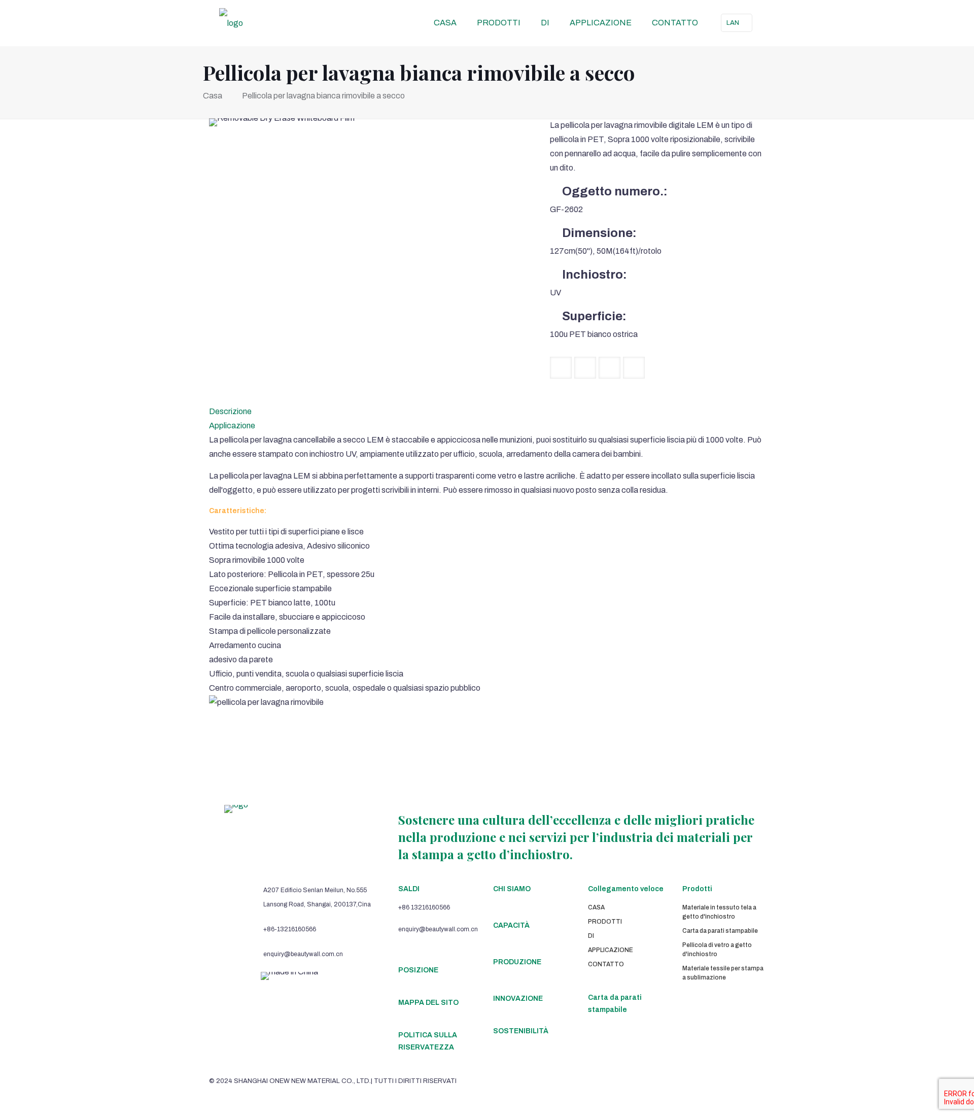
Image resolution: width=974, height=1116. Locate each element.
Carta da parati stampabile (720, 930)
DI (591, 935)
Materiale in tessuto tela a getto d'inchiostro (719, 912)
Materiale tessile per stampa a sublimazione (722, 973)
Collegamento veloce (626, 889)
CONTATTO (606, 964)
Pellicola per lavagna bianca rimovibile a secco (323, 95)
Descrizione (230, 411)
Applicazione (232, 425)
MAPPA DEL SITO (428, 1002)
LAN (732, 22)
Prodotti (697, 889)
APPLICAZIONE (610, 950)
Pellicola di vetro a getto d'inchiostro (717, 949)
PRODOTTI (605, 921)
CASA (596, 907)
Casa (212, 95)
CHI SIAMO (512, 889)
